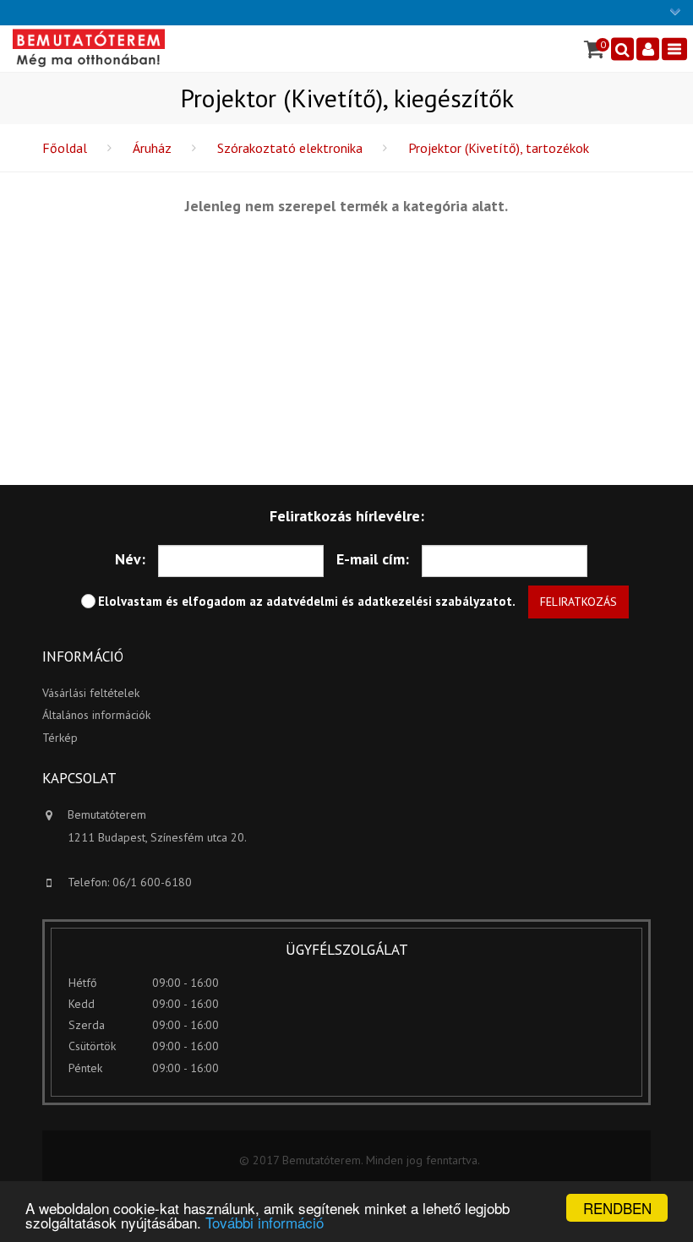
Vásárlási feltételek (90, 692)
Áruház (152, 147)
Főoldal (64, 147)
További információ (264, 1222)
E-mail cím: (372, 559)
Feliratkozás (578, 601)
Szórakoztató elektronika (290, 147)
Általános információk (96, 714)
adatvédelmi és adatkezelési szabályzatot (389, 601)
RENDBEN (617, 1207)
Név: (130, 559)
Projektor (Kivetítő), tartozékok (498, 147)
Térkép (60, 737)
